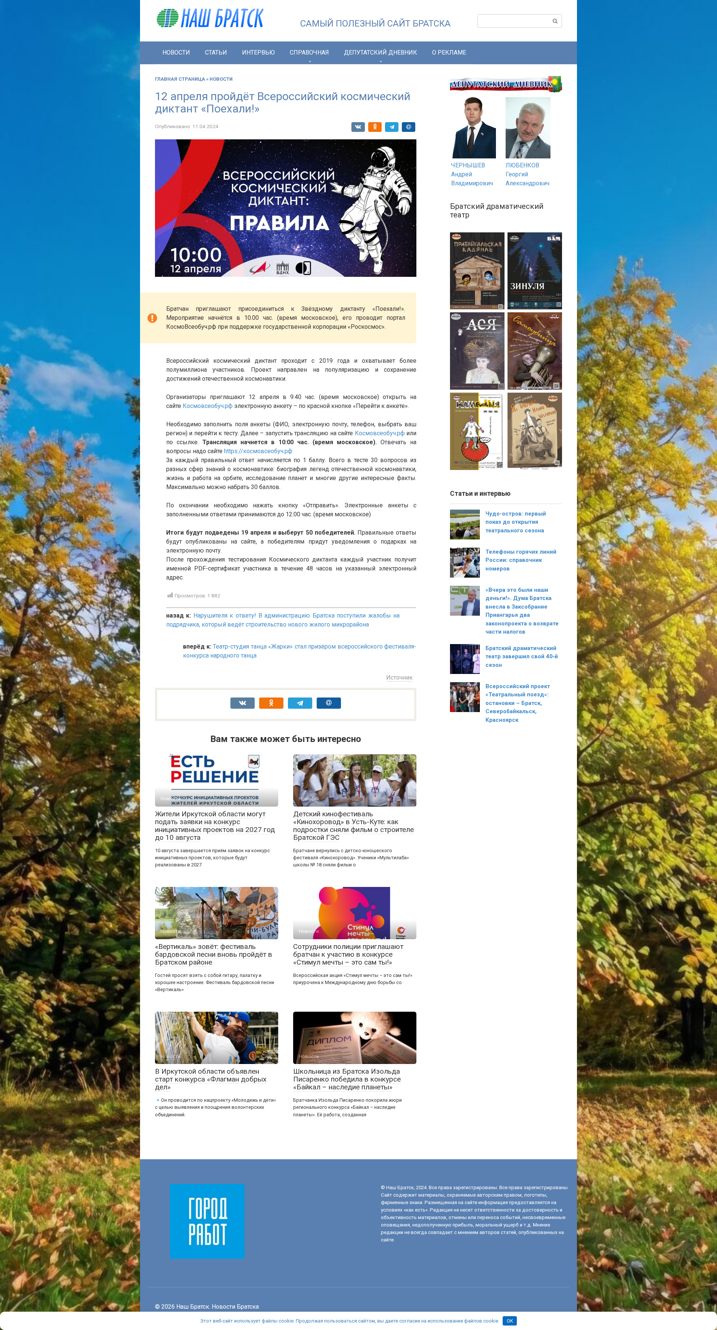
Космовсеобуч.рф (208, 405)
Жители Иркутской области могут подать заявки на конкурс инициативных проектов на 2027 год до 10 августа (215, 826)
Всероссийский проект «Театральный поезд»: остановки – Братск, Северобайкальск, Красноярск (517, 703)
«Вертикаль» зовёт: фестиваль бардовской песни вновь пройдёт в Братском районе (213, 954)
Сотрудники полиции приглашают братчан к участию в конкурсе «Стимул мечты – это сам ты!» (348, 954)
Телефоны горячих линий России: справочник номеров (520, 560)
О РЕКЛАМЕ (449, 52)
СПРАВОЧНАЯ (309, 52)
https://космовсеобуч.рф (257, 451)
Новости (176, 52)
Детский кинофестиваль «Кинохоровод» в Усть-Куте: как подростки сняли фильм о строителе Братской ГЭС (353, 826)
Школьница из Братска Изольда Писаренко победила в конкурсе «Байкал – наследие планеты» (347, 1079)
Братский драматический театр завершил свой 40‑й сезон (521, 656)
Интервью (258, 52)
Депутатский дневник (380, 52)
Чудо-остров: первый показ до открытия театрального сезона (515, 522)
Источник (399, 677)
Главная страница (180, 79)
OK (510, 1321)
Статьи (216, 52)
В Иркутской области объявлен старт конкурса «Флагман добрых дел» (210, 1079)
